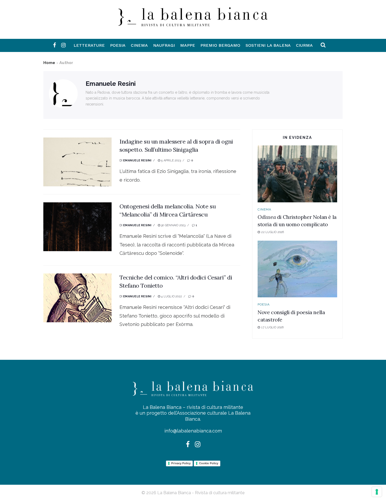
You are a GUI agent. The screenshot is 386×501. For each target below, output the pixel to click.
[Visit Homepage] (193, 22)
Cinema (139, 45)
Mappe (187, 45)
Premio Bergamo (220, 45)
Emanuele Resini (137, 160)
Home (49, 62)
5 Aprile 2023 (170, 160)
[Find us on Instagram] (63, 45)
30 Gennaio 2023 (173, 225)
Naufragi (164, 45)
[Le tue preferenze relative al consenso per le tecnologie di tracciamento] (377, 492)
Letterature (89, 45)
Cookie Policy (208, 463)
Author (66, 62)
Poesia (118, 45)
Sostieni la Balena (268, 45)
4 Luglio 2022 (171, 296)
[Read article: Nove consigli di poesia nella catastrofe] (297, 269)
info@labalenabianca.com (193, 431)
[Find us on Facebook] (54, 45)
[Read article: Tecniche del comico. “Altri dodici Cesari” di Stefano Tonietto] (77, 297)
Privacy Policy (181, 463)
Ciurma (304, 45)
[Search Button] (323, 45)
